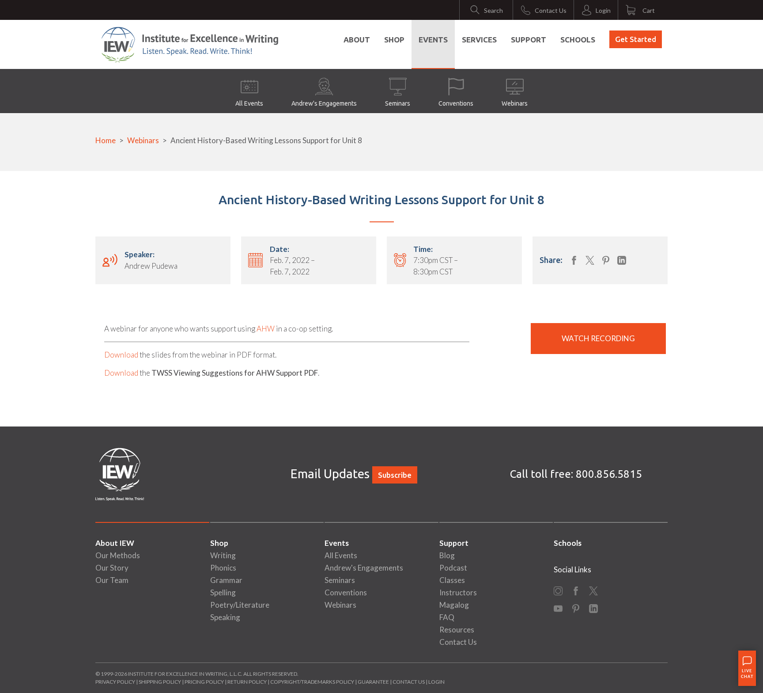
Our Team (111, 580)
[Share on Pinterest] (606, 260)
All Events (249, 103)
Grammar (226, 580)
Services (479, 39)
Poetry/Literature (239, 604)
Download (121, 354)
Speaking (225, 617)
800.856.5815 (609, 474)
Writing (223, 555)
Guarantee (374, 681)
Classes (452, 580)
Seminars (397, 103)
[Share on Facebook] (574, 260)
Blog (447, 555)
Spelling (223, 592)
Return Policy (247, 681)
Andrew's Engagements (324, 103)
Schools (577, 39)
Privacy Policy (115, 681)
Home (105, 140)
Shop (394, 39)
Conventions (455, 103)
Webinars (515, 103)
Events (433, 39)
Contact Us (458, 642)
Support (528, 39)
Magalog (454, 604)
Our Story (111, 567)
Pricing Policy (204, 681)
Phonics (223, 567)
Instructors (458, 592)
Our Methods (117, 555)
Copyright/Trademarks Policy (312, 681)
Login (436, 681)
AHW (266, 328)
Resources (456, 629)
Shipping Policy (160, 681)
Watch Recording (598, 338)
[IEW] (190, 44)
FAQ (446, 617)
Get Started (635, 39)
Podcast (453, 567)
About (357, 39)
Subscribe (395, 475)
